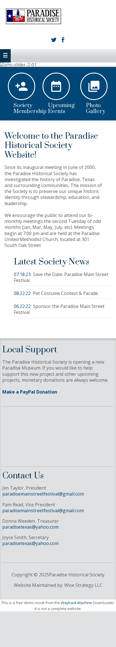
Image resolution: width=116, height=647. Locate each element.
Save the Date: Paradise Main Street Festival (61, 277)
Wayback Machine (76, 602)
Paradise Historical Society (58, 17)
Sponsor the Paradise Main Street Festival (59, 309)
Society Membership (30, 108)
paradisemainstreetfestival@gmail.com (43, 494)
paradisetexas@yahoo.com (30, 527)
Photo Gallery (95, 108)
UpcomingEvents (61, 108)
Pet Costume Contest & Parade (65, 293)
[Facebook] (62, 40)
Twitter (53, 40)
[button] (5, 55)
